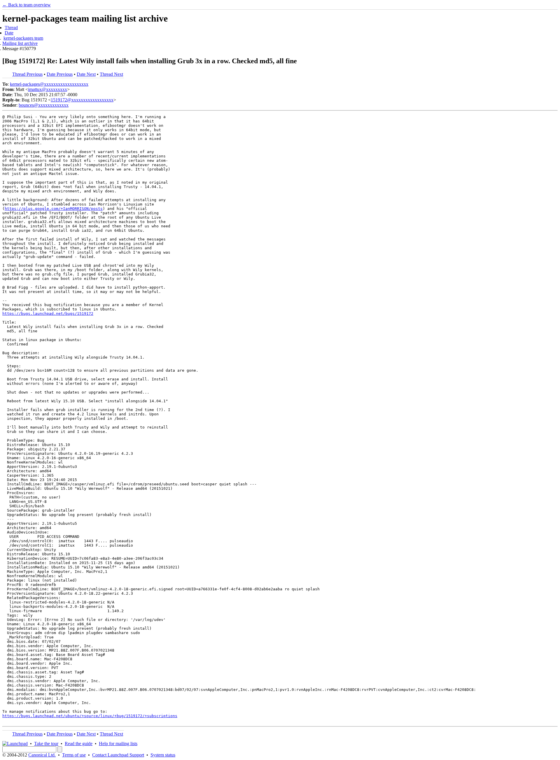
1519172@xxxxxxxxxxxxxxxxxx (82, 99)
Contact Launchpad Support (118, 754)
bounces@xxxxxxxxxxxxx (44, 105)
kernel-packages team (23, 38)
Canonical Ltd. (42, 754)
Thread (11, 27)
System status (162, 754)
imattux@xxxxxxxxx (47, 89)
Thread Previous (27, 74)
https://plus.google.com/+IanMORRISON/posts (54, 208)
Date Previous (60, 74)
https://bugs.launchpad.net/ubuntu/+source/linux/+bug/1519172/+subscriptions (89, 716)
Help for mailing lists (118, 743)
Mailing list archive (20, 43)
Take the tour (46, 743)
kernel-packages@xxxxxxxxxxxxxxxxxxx (49, 84)
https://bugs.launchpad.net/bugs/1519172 (47, 313)
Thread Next (111, 74)
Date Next (86, 74)
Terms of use (74, 754)
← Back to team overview (26, 4)
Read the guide (78, 743)
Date (9, 32)
